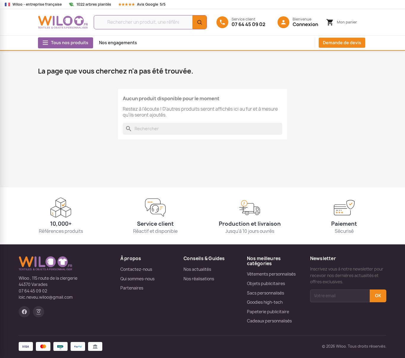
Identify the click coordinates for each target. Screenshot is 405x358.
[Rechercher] (199, 22)
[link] (147, 4)
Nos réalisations (199, 278)
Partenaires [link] (131, 288)
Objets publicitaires (266, 283)
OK (378, 295)
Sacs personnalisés (265, 293)
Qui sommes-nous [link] (137, 278)
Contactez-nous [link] (136, 269)
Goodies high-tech (265, 302)
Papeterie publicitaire (268, 311)
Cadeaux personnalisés (269, 321)
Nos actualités (197, 269)
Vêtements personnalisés (271, 274)
